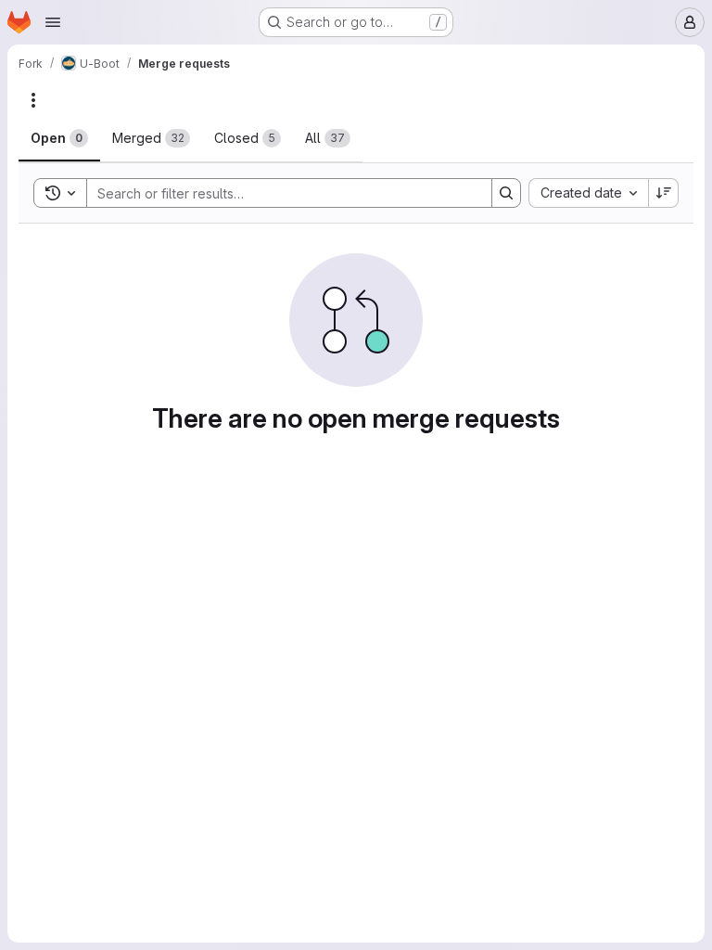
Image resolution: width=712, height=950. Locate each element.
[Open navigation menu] (53, 22)
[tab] (59, 138)
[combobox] (588, 193)
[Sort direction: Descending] (664, 193)
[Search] (506, 193)
